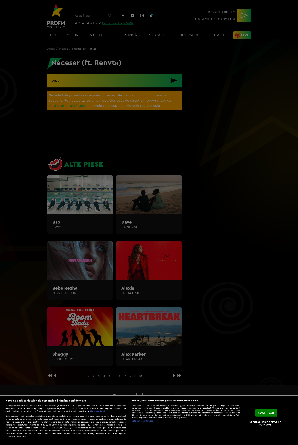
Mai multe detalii (97, 411)
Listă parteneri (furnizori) (143, 421)
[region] (149, 420)
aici (40, 427)
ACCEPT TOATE (266, 412)
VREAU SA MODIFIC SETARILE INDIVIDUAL (265, 423)
